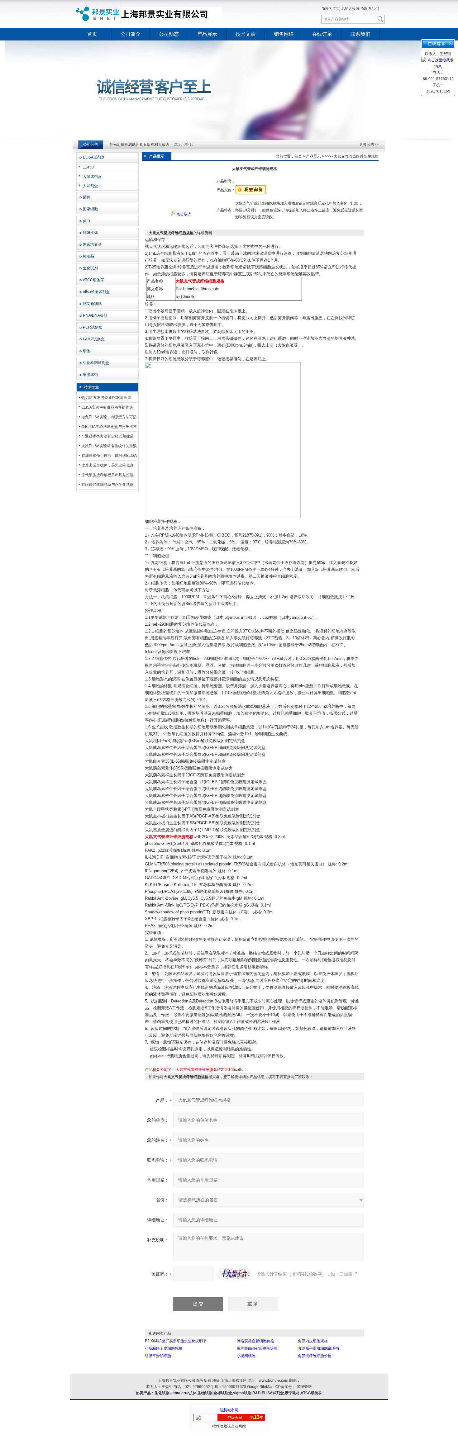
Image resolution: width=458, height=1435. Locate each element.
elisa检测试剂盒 (96, 292)
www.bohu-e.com (273, 1380)
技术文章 (245, 34)
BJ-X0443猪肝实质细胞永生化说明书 (176, 1341)
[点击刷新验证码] (234, 1274)
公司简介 (131, 34)
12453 (88, 167)
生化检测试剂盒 (96, 363)
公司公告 (90, 144)
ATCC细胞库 (93, 280)
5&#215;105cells (228, 1070)
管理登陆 (304, 1387)
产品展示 (207, 34)
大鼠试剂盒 (92, 176)
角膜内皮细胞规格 (313, 1341)
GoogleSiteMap (260, 1387)
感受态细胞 (92, 303)
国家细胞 (90, 209)
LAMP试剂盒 (93, 339)
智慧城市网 (229, 1410)
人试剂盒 (90, 186)
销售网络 (284, 34)
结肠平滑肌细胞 (158, 1356)
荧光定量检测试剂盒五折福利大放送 (139, 145)
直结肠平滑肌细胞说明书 (318, 1348)
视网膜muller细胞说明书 (257, 1348)
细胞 (86, 351)
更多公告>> (369, 144)
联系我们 (371, 9)
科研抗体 (90, 232)
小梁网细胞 (246, 1356)
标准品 (88, 256)
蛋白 (86, 221)
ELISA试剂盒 (94, 157)
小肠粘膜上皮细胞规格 (163, 1348)
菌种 (86, 197)
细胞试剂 (90, 374)
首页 (92, 34)
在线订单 (322, 34)
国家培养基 (92, 244)
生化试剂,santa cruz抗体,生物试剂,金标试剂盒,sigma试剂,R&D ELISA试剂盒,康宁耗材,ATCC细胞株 (238, 1393)
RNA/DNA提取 (95, 315)
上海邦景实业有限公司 (149, 14)
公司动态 (169, 34)
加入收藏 (352, 9)
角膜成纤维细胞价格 (315, 1356)
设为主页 (332, 9)
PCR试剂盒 (92, 327)
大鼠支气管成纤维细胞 (194, 1070)
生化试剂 (90, 268)
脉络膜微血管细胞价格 (255, 1341)
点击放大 (183, 214)
